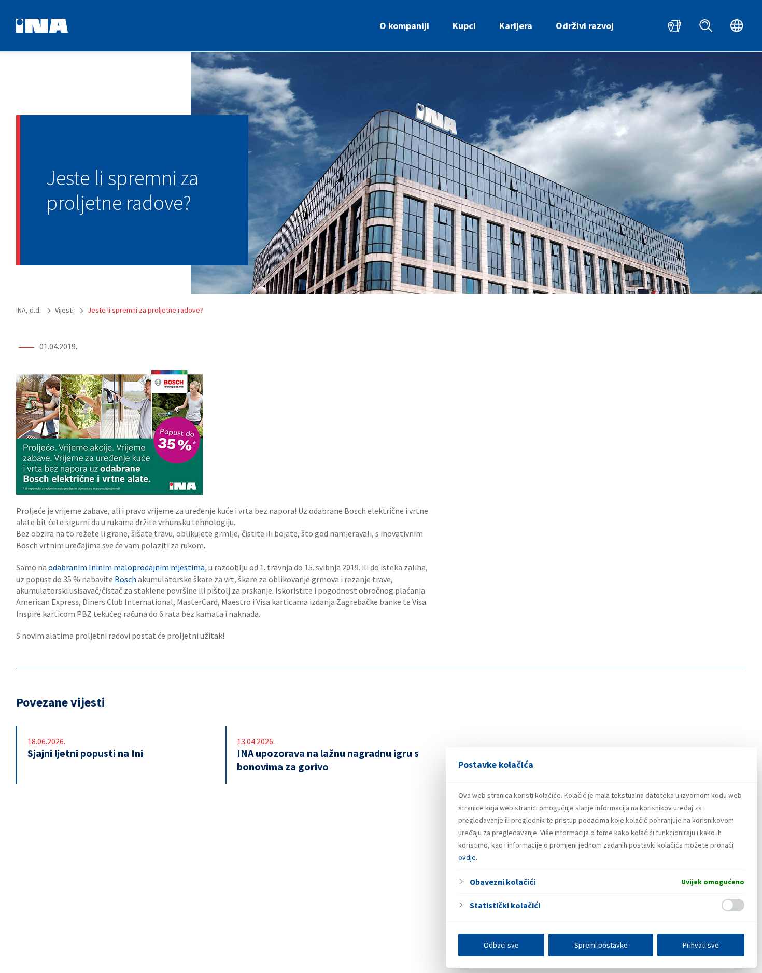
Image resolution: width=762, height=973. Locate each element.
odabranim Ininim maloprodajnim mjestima (126, 567)
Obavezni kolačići (502, 882)
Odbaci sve (501, 945)
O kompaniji (404, 26)
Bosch (125, 579)
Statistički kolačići (505, 905)
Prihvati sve (701, 945)
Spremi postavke (601, 945)
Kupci (464, 26)
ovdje (467, 857)
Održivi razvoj (585, 26)
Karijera (515, 26)
